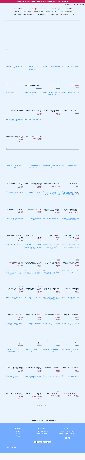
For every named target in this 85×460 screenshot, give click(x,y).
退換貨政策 (18, 435)
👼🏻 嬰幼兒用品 (16, 11)
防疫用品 (54, 11)
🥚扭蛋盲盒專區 (68, 9)
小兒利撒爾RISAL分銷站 (52, 14)
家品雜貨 (61, 11)
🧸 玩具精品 (24, 11)
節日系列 (19, 14)
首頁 (14, 9)
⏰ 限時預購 (19, 9)
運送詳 (17, 433)
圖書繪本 (30, 11)
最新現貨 (36, 11)
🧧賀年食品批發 (39, 9)
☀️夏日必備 (53, 9)
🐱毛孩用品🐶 (68, 11)
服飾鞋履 (48, 11)
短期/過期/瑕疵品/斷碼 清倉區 (30, 14)
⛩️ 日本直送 (60, 9)
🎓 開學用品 (47, 9)
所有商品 (71, 14)
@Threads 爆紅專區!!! (28, 9)
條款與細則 (18, 436)
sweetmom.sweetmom (70, 433)
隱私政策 (18, 431)
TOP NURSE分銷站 (63, 14)
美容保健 (41, 11)
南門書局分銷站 (41, 14)
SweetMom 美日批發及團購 (70, 435)
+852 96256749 (69, 431)
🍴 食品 (13, 14)
